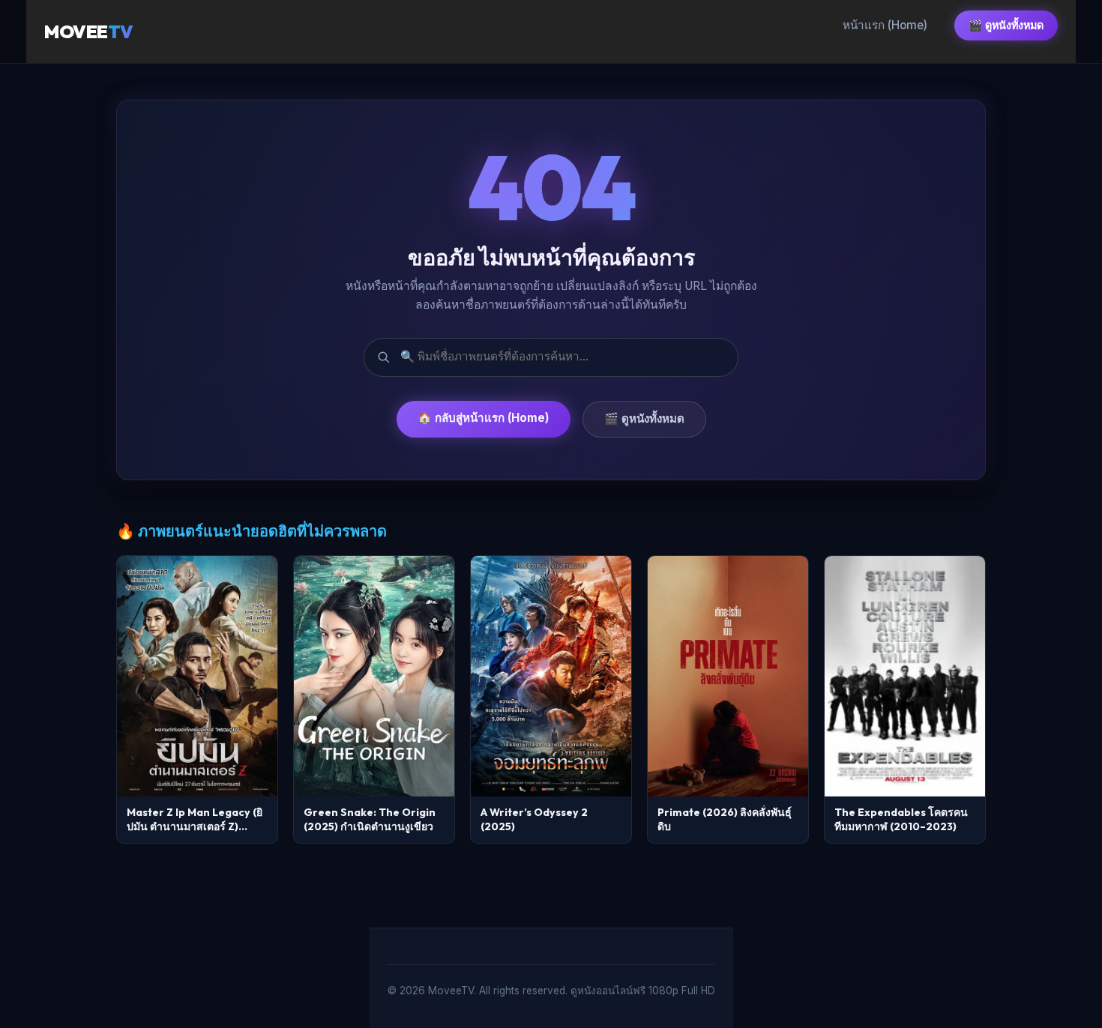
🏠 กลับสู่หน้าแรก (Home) (484, 418)
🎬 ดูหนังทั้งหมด (1006, 25)
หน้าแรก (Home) (885, 25)
